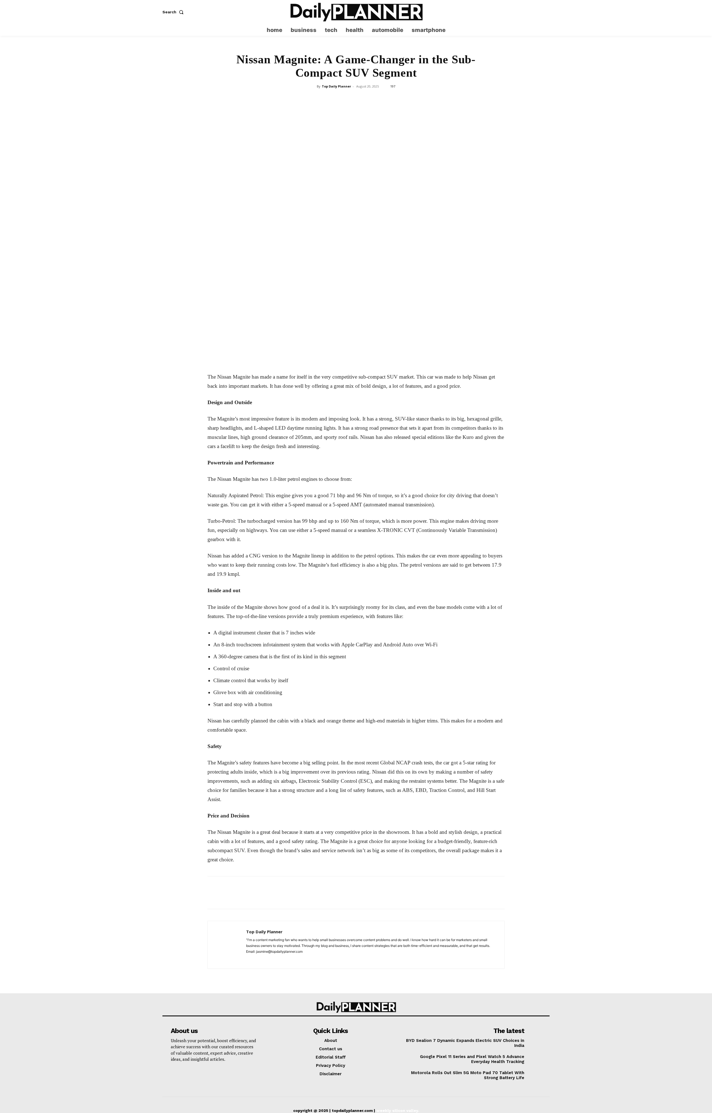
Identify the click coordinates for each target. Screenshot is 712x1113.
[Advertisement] (356, 132)
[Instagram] (535, 12)
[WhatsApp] (355, 179)
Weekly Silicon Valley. (397, 1110)
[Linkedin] (368, 179)
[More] (394, 179)
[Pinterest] (342, 179)
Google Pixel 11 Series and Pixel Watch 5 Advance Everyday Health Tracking (472, 1059)
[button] (174, 12)
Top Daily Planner (336, 86)
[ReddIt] (381, 179)
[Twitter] (546, 12)
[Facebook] (317, 179)
